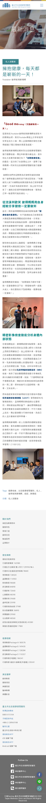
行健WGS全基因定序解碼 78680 (15, 571)
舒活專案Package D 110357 (14, 654)
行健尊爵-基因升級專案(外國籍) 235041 (18, 662)
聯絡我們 (6, 539)
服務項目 (6, 683)
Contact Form (39, 788)
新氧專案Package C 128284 (14, 650)
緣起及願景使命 (8, 523)
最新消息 (6, 535)
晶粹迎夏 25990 (8, 603)
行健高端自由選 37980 (11, 606)
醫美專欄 (6, 690)
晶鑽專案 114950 (9, 579)
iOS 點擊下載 (7, 738)
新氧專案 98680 (8, 583)
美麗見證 (6, 686)
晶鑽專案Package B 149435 (14, 646)
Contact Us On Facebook (39, 774)
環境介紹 (6, 531)
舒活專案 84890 (8, 587)
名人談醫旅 (10, 62)
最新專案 (6, 679)
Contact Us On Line (39, 781)
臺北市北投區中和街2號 (12, 730)
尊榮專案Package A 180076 (14, 643)
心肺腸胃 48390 (8, 595)
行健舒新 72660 (8, 591)
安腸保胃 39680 (8, 599)
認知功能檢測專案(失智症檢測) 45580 (17, 622)
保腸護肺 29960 (8, 614)
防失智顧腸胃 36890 (10, 610)
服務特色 (6, 527)
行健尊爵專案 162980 (11, 563)
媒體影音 (6, 694)
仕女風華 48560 (8, 618)
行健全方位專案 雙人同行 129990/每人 (18, 567)
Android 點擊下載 (9, 746)
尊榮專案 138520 (9, 575)
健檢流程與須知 (8, 559)
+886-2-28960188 (10, 723)
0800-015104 (8, 715)
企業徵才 (6, 543)
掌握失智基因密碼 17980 (12, 626)
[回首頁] (16, 5)
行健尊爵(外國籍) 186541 (12, 658)
